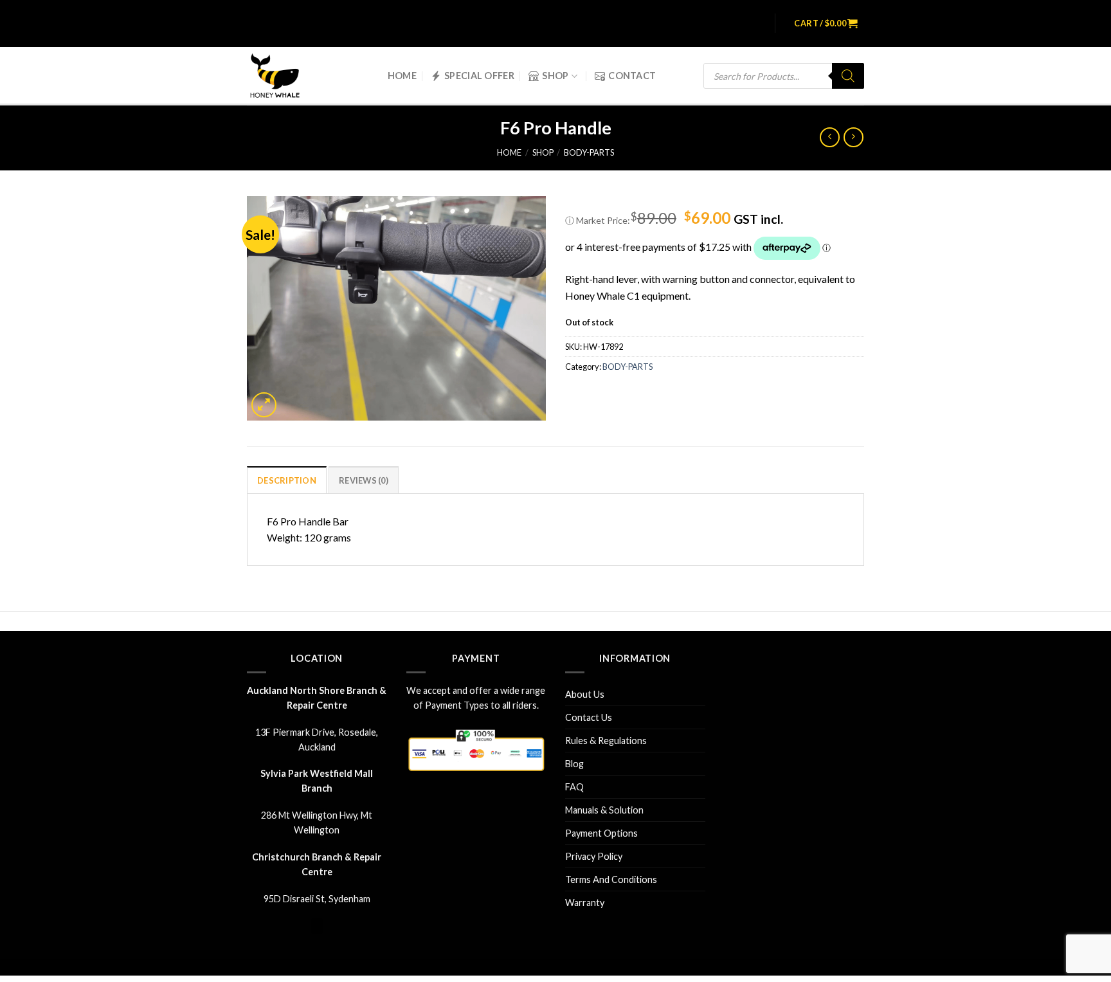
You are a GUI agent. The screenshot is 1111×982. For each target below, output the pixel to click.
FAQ (574, 786)
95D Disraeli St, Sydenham (317, 898)
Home (402, 75)
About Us (584, 694)
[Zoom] (263, 404)
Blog (574, 763)
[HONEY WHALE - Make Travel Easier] (284, 76)
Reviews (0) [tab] (363, 480)
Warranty (584, 902)
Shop (555, 75)
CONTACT (632, 75)
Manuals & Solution (604, 810)
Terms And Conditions (611, 879)
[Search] (848, 76)
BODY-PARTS (589, 152)
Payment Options (601, 833)
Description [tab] (286, 480)
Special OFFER (479, 75)
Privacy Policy (593, 856)
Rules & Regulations (606, 740)
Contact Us (588, 717)
